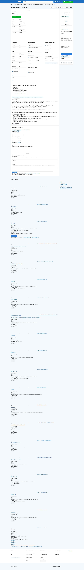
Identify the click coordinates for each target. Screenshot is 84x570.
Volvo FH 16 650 (13, 206)
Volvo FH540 (13, 335)
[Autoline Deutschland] (14, 1)
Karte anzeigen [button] (28, 153)
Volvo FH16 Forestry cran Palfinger (17, 263)
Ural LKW (12, 546)
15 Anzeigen (17, 131)
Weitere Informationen (64, 29)
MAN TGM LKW (39, 546)
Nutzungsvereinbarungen (36, 173)
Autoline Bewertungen (29, 557)
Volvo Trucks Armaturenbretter (68, 187)
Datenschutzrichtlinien (28, 173)
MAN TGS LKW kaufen (34, 546)
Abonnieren (13, 236)
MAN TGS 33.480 (14, 371)
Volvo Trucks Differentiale (63, 188)
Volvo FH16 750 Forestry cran (16, 442)
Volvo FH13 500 (13, 494)
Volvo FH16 (13, 407)
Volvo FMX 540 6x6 (14, 299)
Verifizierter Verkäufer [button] (17, 130)
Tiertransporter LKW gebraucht (26, 546)
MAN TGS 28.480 (14, 476)
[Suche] (23, 1)
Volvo (20, 19)
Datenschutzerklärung (29, 554)
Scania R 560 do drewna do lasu (16, 459)
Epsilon (20, 45)
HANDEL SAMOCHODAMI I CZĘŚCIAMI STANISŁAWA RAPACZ (21, 129)
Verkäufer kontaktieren (16, 16)
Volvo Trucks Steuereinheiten (64, 186)
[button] (51, 7)
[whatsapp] (12, 139)
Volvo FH (12, 389)
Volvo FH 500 (13, 352)
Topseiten (27, 560)
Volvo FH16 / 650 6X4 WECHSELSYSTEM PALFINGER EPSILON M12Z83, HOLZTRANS (25, 317)
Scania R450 (13, 223)
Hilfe (11, 554)
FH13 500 (20, 21)
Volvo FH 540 (13, 281)
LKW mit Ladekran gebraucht (18, 546)
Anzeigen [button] (19, 142)
